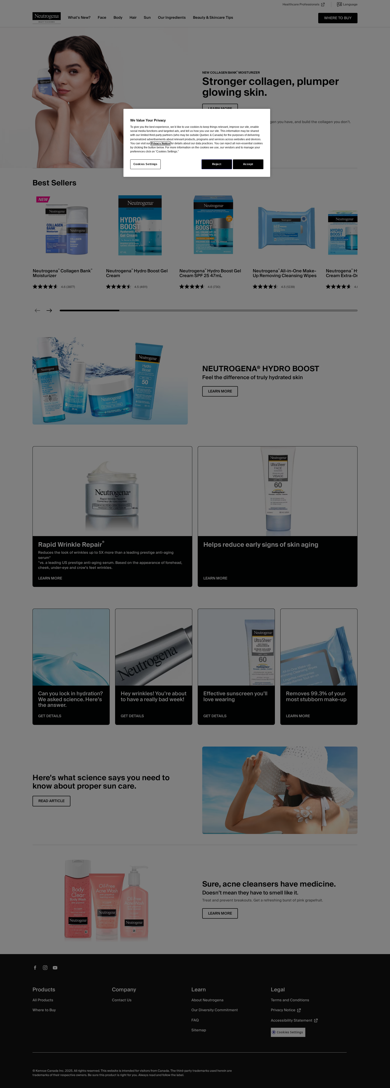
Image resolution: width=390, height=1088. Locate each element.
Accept (248, 164)
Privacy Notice (160, 143)
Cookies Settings (145, 164)
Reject (216, 164)
